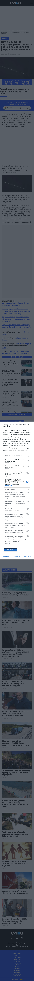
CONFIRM (10, 550)
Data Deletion (7, 556)
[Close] (30, 425)
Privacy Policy (27, 556)
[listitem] (17, 456)
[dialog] (17, 490)
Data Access (17, 556)
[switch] (27, 460)
